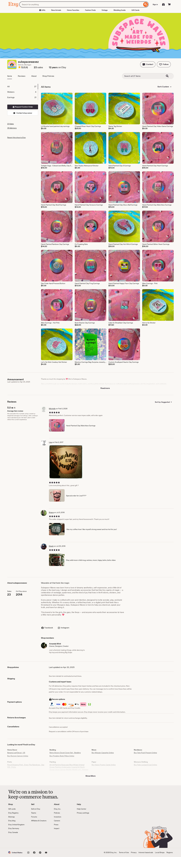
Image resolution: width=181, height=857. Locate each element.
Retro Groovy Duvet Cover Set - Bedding (65, 753)
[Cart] (169, 4)
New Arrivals (56, 10)
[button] (147, 64)
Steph (51, 546)
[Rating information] (19, 67)
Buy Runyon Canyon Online (17, 756)
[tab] (22, 86)
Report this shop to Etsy (16, 137)
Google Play (35, 840)
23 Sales (10, 124)
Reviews (21, 76)
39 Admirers (12, 128)
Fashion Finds (90, 10)
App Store (16, 840)
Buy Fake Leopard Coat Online (145, 765)
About (33, 76)
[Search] (146, 4)
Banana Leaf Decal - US (16, 753)
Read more (105, 388)
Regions (169, 852)
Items (9, 76)
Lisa (50, 442)
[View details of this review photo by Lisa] (66, 462)
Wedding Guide (120, 10)
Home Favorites (73, 10)
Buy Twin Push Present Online (145, 753)
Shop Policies (48, 76)
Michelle (52, 409)
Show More (90, 776)
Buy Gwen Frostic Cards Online (104, 765)
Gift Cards (135, 10)
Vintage (105, 10)
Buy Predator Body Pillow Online (61, 756)
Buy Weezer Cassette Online (103, 753)
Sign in (155, 4)
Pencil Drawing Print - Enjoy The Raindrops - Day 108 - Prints (25, 766)
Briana (51, 512)
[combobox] (81, 4)
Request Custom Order (24, 107)
